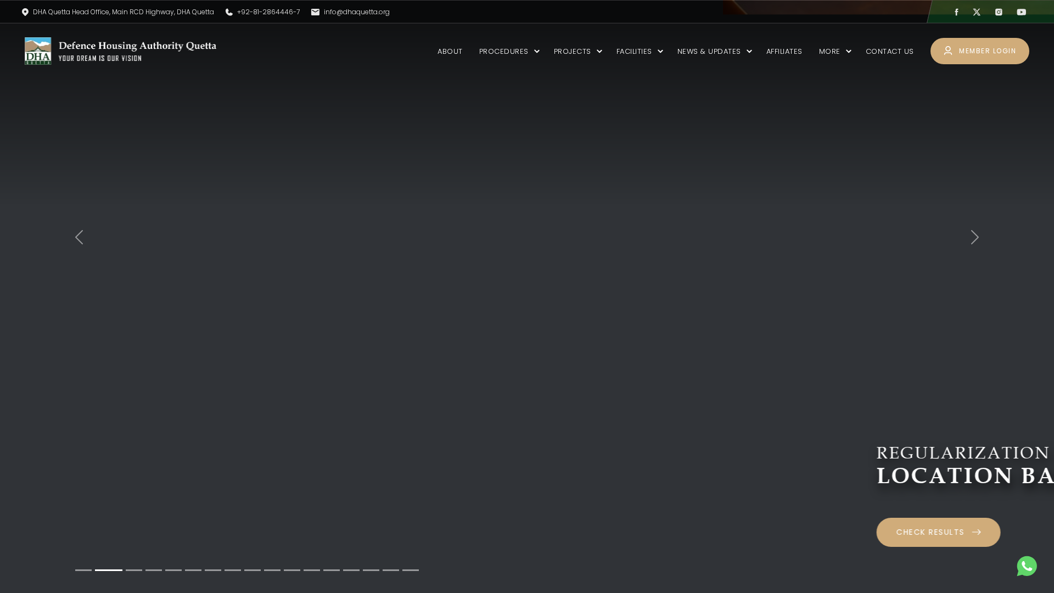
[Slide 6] (193, 570)
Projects (572, 51)
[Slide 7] (213, 570)
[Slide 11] (292, 570)
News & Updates (709, 51)
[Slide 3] (134, 570)
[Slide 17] (410, 570)
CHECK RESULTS (210, 532)
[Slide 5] (173, 570)
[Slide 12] (312, 570)
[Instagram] (998, 11)
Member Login (987, 50)
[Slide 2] (108, 570)
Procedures (504, 51)
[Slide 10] (272, 570)
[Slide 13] (331, 570)
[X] (977, 11)
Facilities (634, 51)
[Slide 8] (233, 570)
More (829, 51)
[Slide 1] (83, 570)
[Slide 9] (252, 570)
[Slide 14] (351, 570)
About (450, 51)
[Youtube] (1021, 11)
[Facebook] (956, 11)
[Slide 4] (153, 570)
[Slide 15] (371, 570)
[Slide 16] (391, 570)
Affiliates (784, 51)
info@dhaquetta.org (357, 11)
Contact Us (890, 51)
